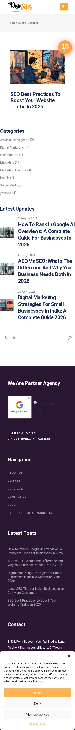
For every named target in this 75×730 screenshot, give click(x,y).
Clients (14, 480)
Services (15, 488)
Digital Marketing (12, 147)
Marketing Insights (13, 170)
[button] (69, 656)
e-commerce (9, 155)
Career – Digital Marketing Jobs (36, 513)
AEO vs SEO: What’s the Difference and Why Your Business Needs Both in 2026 (35, 563)
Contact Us (17, 496)
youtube (6, 193)
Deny (37, 703)
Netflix (4, 177)
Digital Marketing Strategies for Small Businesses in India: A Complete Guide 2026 (34, 577)
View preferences (37, 714)
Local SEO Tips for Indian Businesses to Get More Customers (36, 591)
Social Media (9, 185)
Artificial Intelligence (14, 140)
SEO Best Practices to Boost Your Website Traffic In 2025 (35, 100)
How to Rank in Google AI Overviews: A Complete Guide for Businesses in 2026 (35, 551)
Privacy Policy (37, 724)
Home (11, 22)
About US (15, 472)
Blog (12, 504)
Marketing (7, 162)
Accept (37, 692)
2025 (21, 22)
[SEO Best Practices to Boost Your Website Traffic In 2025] (37, 67)
